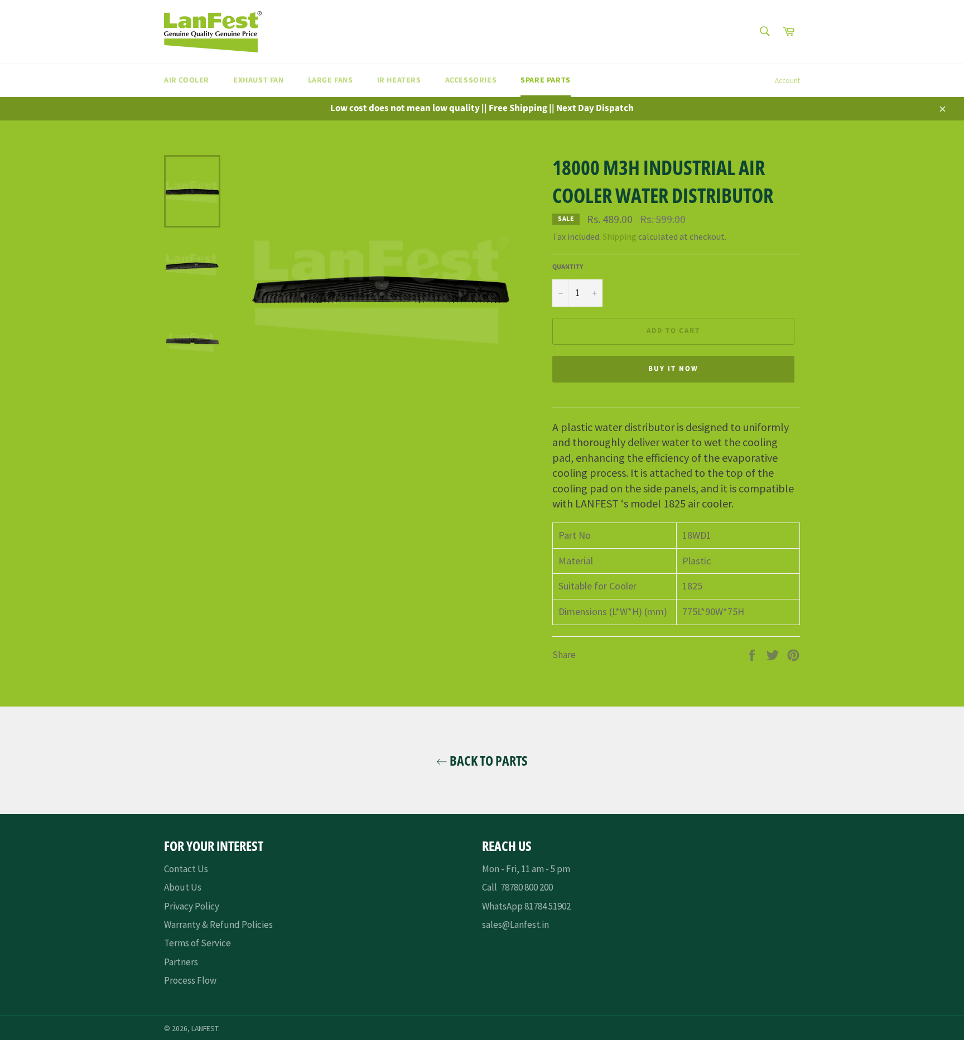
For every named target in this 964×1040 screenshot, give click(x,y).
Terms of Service (197, 943)
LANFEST (204, 1028)
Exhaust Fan (258, 80)
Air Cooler (186, 80)
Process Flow (190, 980)
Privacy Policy (191, 906)
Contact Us (186, 869)
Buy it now (673, 369)
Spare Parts (545, 80)
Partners (181, 962)
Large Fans (330, 80)
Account (787, 80)
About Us (182, 887)
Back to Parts (487, 760)
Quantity (567, 267)
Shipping (619, 236)
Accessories (471, 80)
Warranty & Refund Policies (218, 924)
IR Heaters (399, 80)
